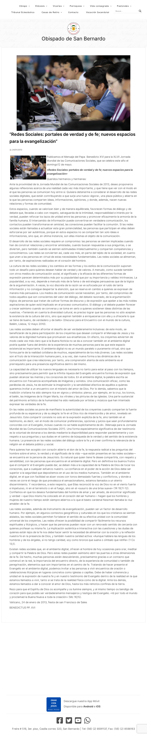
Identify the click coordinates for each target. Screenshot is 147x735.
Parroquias (76, 6)
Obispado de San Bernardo (73, 39)
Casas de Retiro (50, 12)
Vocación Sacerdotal (97, 12)
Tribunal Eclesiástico (22, 12)
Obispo (23, 6)
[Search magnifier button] (140, 11)
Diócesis (40, 6)
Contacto (73, 12)
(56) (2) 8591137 (97, 728)
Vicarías (57, 6)
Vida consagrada (99, 6)
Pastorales (123, 6)
